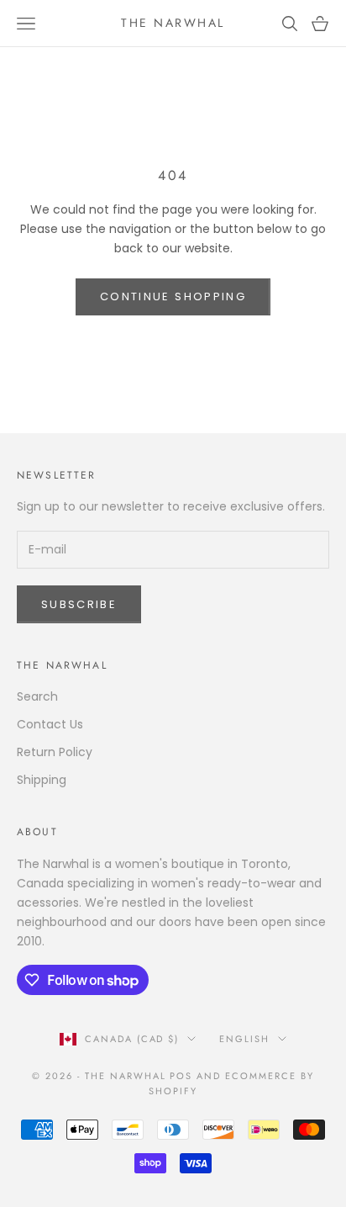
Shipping (41, 779)
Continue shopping (173, 296)
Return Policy (54, 752)
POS (181, 1076)
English (244, 1039)
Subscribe (79, 604)
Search (37, 696)
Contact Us (50, 724)
